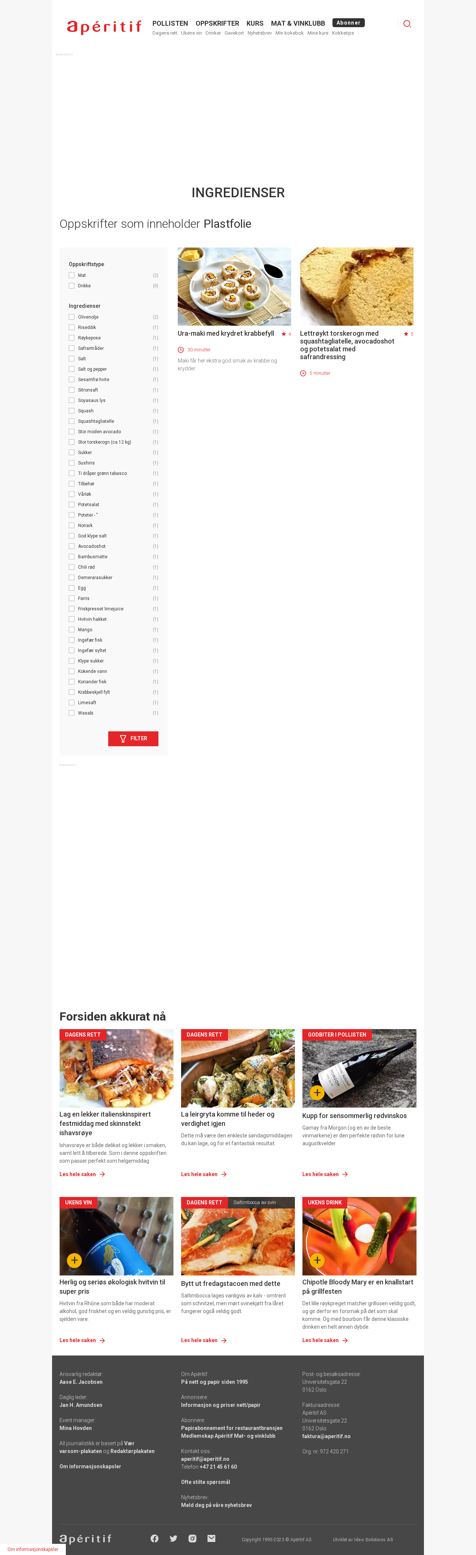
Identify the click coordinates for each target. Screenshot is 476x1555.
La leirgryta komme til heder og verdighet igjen (227, 1118)
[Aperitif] (104, 27)
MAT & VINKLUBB (298, 23)
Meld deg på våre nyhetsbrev (216, 1505)
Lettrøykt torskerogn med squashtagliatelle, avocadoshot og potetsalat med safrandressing (347, 345)
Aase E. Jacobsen (81, 1382)
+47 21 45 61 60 (218, 1467)
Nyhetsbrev (260, 33)
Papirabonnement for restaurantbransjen (232, 1428)
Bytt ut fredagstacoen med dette (230, 1283)
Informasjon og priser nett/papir (221, 1405)
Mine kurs (318, 33)
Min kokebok (290, 33)
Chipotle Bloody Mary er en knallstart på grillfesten (358, 1286)
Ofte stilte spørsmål (205, 1482)
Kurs (255, 23)
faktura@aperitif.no (326, 1436)
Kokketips (343, 33)
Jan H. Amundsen (81, 1405)
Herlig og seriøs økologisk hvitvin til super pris (112, 1286)
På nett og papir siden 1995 (214, 1382)
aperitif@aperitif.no (205, 1459)
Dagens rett (164, 33)
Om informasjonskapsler (90, 1466)
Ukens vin (191, 33)
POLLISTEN (170, 23)
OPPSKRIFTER (217, 23)
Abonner (349, 23)
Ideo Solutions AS (373, 1539)
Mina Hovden (76, 1428)
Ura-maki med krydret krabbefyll (226, 333)
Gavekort (234, 33)
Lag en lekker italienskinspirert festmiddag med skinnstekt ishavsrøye (105, 1123)
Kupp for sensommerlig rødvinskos (354, 1116)
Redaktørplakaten (132, 1451)
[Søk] (407, 23)
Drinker (213, 33)
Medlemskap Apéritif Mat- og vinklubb (228, 1436)
